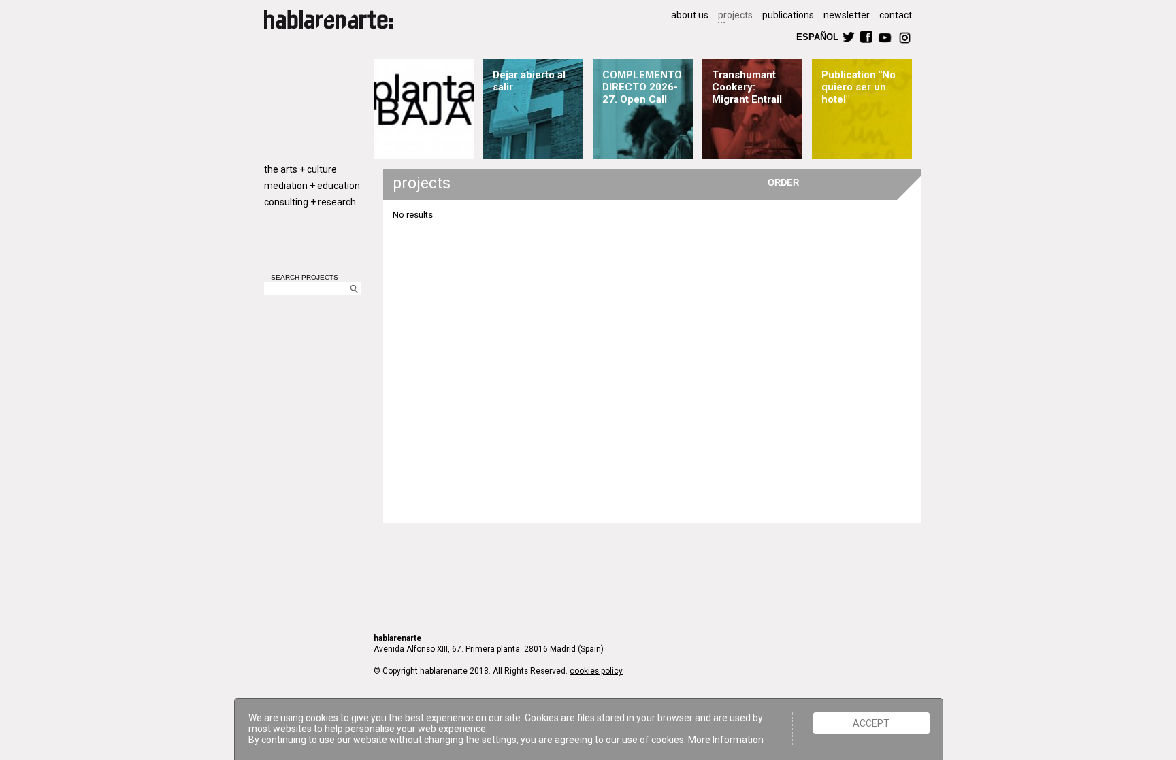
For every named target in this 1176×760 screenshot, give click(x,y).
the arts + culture (300, 169)
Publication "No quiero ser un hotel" (858, 87)
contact (895, 15)
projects (735, 15)
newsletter (846, 15)
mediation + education (312, 185)
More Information (726, 739)
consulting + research (310, 202)
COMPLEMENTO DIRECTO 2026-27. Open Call (642, 87)
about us (689, 15)
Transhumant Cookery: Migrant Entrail (747, 87)
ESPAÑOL (816, 36)
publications (788, 15)
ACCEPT (871, 723)
